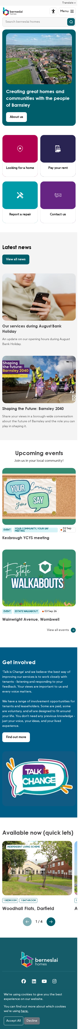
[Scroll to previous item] (60, 921)
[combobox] (39, 22)
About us (16, 117)
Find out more (16, 737)
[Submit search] (71, 22)
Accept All (13, 1021)
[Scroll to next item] (27, 921)
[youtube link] (44, 981)
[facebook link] (24, 981)
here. (24, 1011)
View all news (16, 259)
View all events (58, 630)
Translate (67, 3)
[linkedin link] (34, 981)
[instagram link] (54, 981)
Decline (32, 1021)
